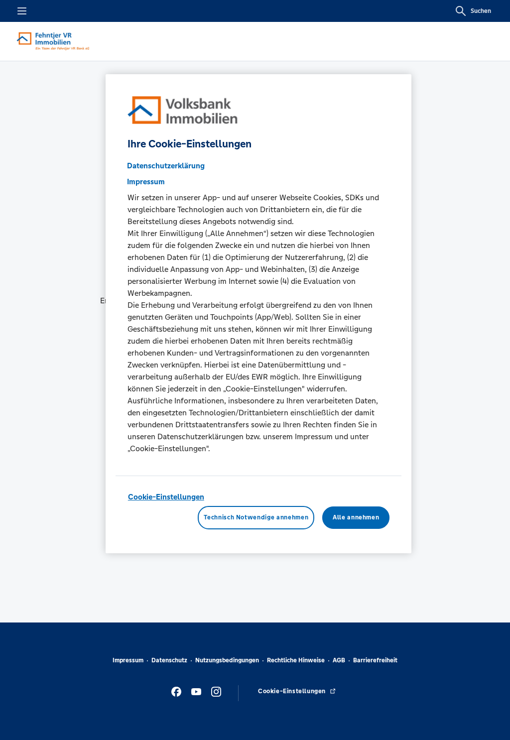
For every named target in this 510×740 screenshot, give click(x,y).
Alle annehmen (356, 517)
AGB (339, 660)
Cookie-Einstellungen (166, 496)
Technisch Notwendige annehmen (256, 517)
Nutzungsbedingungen (227, 660)
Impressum (128, 660)
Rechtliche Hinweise (296, 660)
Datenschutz (169, 660)
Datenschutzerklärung (166, 165)
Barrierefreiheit (375, 660)
